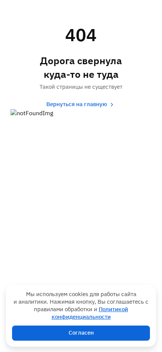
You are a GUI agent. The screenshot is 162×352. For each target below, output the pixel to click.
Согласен (81, 333)
